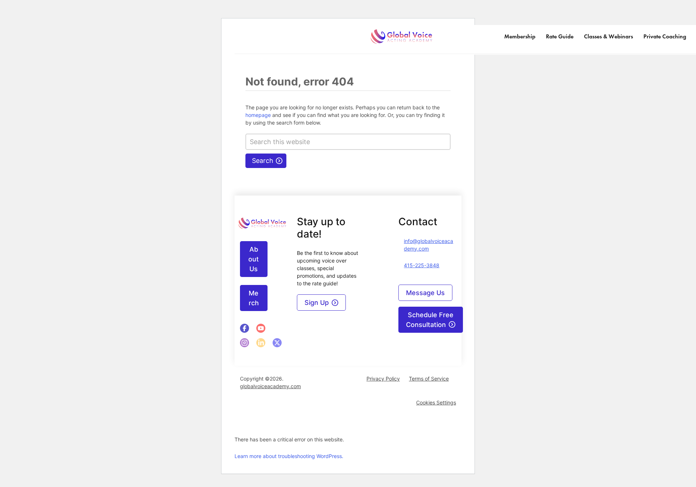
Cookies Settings (436, 402)
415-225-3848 (421, 265)
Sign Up (316, 302)
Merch (254, 298)
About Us (253, 259)
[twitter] (277, 343)
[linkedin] (244, 343)
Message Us (425, 293)
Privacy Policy (383, 378)
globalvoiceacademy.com (270, 386)
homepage (258, 115)
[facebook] (244, 328)
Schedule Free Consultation (429, 319)
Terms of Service (429, 378)
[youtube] (260, 328)
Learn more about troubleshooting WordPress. (289, 456)
